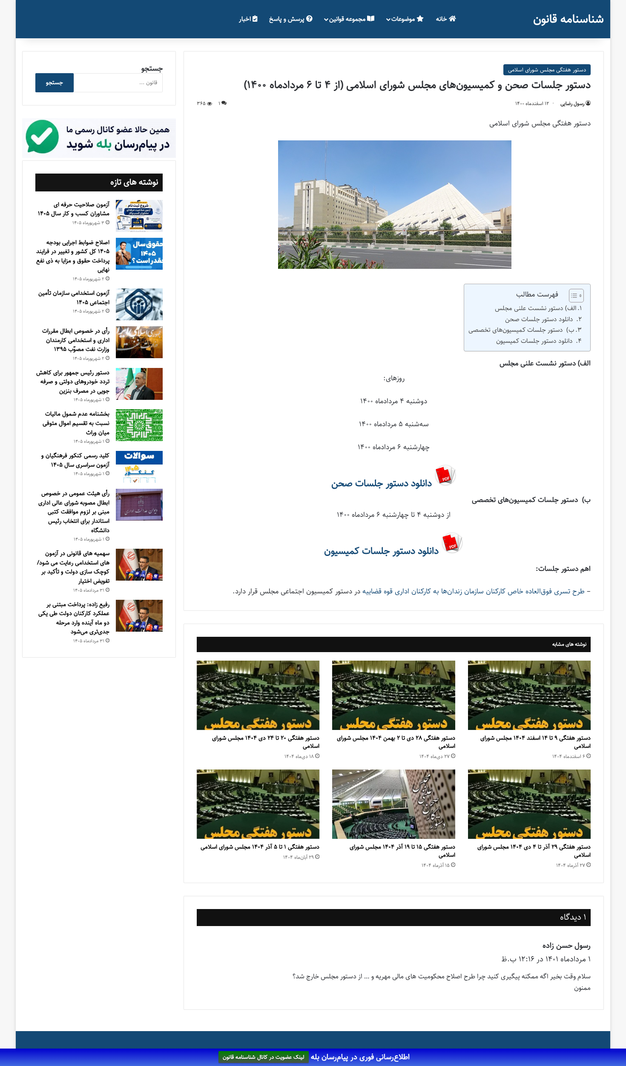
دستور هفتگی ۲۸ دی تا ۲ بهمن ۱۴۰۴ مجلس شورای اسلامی (396, 742)
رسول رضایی (572, 104)
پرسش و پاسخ (287, 19)
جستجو (152, 68)
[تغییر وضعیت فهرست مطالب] (572, 295)
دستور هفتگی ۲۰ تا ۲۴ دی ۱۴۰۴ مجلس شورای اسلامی (265, 742)
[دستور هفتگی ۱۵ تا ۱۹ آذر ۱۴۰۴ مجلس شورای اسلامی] (393, 804)
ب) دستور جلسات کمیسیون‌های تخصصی (521, 330)
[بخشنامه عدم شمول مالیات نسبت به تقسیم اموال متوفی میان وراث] (139, 425)
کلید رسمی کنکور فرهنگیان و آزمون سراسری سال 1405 (75, 460)
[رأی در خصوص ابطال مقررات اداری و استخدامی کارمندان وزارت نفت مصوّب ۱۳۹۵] (139, 342)
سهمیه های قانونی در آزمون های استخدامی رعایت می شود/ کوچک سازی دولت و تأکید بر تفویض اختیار (73, 567)
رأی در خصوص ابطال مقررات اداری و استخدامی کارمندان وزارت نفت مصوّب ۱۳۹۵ (75, 340)
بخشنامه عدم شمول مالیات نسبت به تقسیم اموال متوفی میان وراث (76, 423)
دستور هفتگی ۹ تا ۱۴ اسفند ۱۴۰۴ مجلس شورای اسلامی (535, 742)
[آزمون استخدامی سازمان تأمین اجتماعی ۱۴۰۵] (139, 304)
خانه (442, 19)
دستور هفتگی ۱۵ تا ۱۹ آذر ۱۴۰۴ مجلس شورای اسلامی (402, 851)
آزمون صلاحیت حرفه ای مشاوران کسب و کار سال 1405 (73, 209)
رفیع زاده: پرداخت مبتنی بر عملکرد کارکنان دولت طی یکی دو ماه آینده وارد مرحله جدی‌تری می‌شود (73, 618)
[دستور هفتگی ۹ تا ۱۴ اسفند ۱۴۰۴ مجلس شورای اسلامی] (529, 695)
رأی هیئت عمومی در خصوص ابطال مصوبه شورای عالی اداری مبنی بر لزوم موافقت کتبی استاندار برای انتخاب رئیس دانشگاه (73, 512)
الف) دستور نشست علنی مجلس (535, 308)
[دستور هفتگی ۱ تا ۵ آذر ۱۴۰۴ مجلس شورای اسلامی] (258, 804)
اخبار (246, 19)
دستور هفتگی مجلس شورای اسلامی (547, 70)
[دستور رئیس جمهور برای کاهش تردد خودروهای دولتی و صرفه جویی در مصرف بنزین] (139, 384)
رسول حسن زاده (567, 946)
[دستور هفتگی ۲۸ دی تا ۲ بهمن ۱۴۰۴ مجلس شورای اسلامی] (393, 695)
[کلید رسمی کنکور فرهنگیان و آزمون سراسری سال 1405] (139, 467)
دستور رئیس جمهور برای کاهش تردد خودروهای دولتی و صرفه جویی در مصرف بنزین (72, 382)
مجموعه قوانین (348, 19)
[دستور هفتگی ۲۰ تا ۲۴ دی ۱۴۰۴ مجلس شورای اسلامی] (258, 695)
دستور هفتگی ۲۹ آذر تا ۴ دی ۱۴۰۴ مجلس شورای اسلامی (534, 851)
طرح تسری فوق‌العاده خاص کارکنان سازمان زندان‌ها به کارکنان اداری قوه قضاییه (473, 591)
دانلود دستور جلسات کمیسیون (535, 341)
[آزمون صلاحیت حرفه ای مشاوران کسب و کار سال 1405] (139, 216)
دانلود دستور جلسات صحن (540, 319)
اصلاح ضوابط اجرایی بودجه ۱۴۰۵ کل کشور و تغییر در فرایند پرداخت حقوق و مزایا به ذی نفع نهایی (72, 256)
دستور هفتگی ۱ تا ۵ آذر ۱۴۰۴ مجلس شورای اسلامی (260, 847)
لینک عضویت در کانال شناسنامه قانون (263, 1057)
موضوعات (403, 19)
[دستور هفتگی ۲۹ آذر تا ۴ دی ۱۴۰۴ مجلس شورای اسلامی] (529, 804)
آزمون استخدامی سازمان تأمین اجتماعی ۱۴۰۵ (73, 297)
